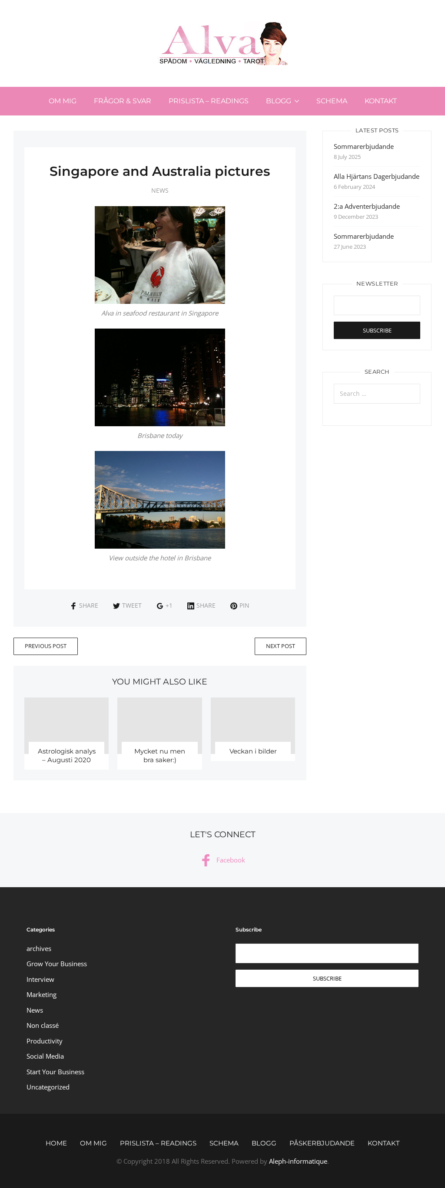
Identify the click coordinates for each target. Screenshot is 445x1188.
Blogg (278, 101)
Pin (244, 605)
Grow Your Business (57, 963)
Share (88, 605)
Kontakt (381, 101)
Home (56, 1143)
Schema (331, 101)
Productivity (45, 1041)
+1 (169, 605)
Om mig (62, 101)
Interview (40, 979)
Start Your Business (55, 1071)
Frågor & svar (122, 101)
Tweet (132, 605)
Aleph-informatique (298, 1161)
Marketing (41, 994)
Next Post (280, 646)
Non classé (43, 1025)
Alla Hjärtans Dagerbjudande (376, 176)
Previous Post (45, 646)
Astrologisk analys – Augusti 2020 (67, 755)
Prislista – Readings (209, 101)
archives (39, 948)
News (160, 190)
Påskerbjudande (322, 1143)
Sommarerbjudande (364, 146)
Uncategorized (48, 1087)
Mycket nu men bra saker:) (159, 755)
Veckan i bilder (253, 751)
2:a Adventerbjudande (367, 206)
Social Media (45, 1056)
